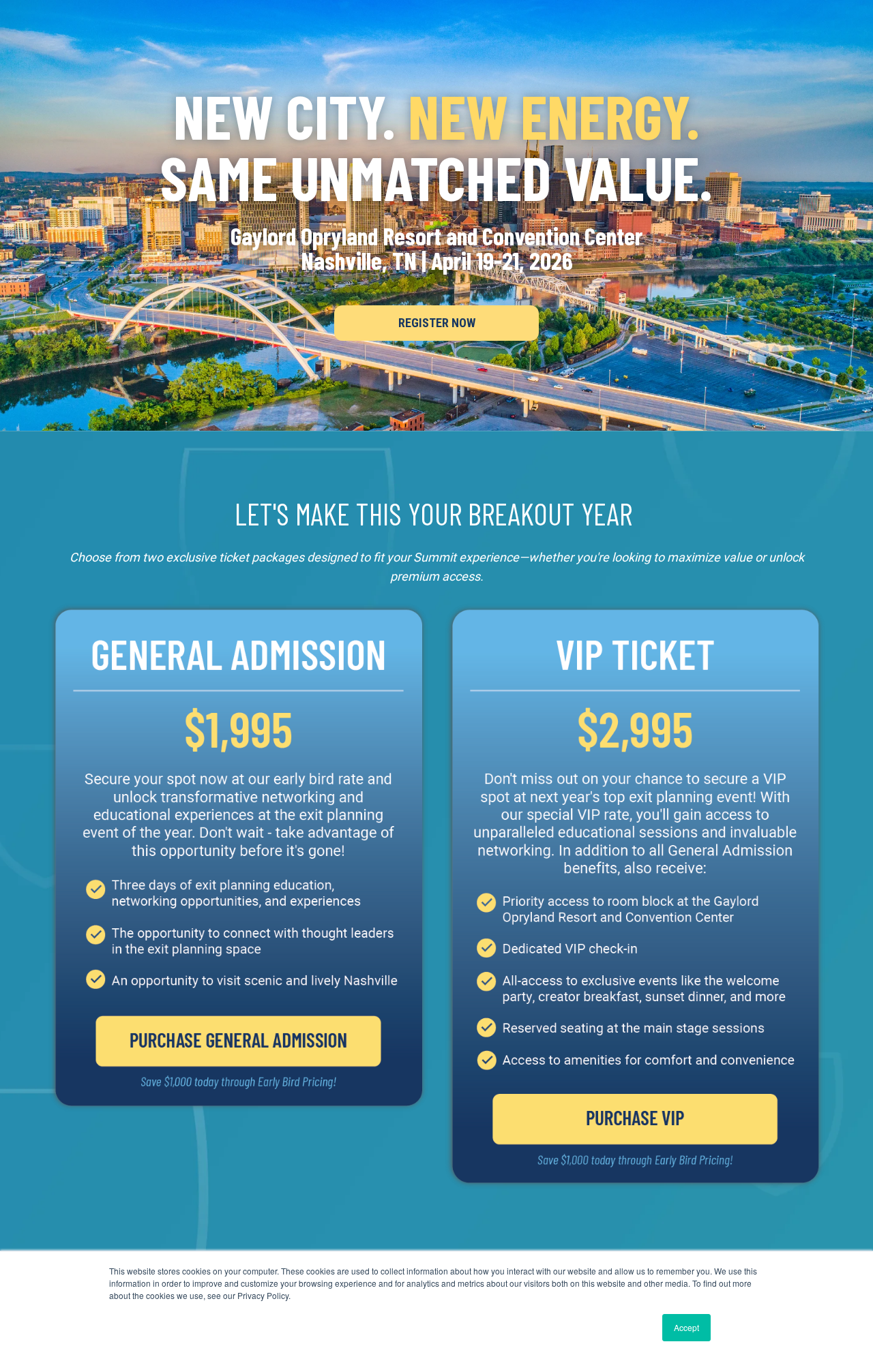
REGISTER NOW (436, 323)
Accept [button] (686, 1327)
